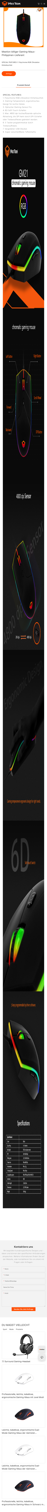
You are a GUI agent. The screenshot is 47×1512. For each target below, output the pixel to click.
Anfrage (9, 74)
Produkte (19, 1329)
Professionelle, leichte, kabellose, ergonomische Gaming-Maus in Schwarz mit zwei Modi (23, 1503)
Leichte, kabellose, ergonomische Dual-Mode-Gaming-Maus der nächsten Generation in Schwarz (21, 1431)
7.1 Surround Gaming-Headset (16, 1361)
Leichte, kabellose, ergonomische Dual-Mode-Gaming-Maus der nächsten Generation (21, 1467)
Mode (11, 1329)
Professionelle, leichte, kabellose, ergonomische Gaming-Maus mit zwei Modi (23, 1395)
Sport (5, 1329)
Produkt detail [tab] (23, 85)
